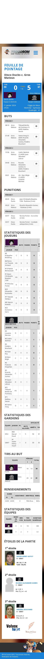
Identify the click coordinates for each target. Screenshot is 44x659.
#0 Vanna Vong (8, 406)
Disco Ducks (13, 200)
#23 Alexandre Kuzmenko (8, 291)
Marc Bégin (25, 175)
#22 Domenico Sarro (8, 310)
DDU (6, 434)
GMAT (7, 443)
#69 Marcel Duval (14, 434)
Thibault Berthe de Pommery (23, 126)
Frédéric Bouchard (24, 143)
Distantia (15, 657)
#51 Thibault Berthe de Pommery (8, 390)
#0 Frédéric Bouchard (8, 346)
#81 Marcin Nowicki (9, 303)
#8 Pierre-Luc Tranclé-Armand (9, 263)
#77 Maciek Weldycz (9, 298)
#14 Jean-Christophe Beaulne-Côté (9, 277)
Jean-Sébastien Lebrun (23, 156)
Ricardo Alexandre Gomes (23, 140)
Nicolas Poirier (25, 216)
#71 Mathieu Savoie (8, 399)
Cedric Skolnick (23, 152)
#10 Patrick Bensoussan (9, 270)
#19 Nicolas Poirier (9, 285)
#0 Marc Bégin (8, 358)
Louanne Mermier (21, 180)
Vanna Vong (22, 136)
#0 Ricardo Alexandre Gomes (8, 373)
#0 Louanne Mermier (8, 333)
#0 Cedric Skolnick (8, 340)
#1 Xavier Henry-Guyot (14, 442)
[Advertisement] (22, 22)
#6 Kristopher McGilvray (8, 255)
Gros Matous (13, 126)
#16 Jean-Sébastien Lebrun (8, 382)
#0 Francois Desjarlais (8, 365)
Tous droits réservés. (22, 655)
